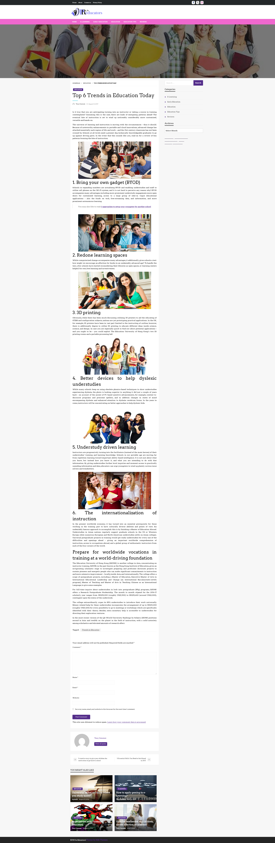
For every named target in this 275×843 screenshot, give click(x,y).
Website (76, 698)
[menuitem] (74, 21)
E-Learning (85, 22)
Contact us (87, 2)
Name (75, 677)
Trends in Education (90, 630)
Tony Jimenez (81, 104)
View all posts (100, 744)
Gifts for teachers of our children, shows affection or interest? (135, 823)
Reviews (143, 22)
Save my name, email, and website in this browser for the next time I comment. (105, 709)
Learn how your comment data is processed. (126, 722)
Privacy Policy (97, 2)
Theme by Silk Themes (97, 840)
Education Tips (130, 22)
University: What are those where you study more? (91, 794)
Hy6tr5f (75, 799)
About (80, 2)
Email (75, 687)
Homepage (76, 83)
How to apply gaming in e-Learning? (131, 794)
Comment (77, 647)
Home (74, 2)
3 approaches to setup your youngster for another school (126, 207)
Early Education (100, 22)
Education (115, 22)
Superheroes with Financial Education (87, 823)
